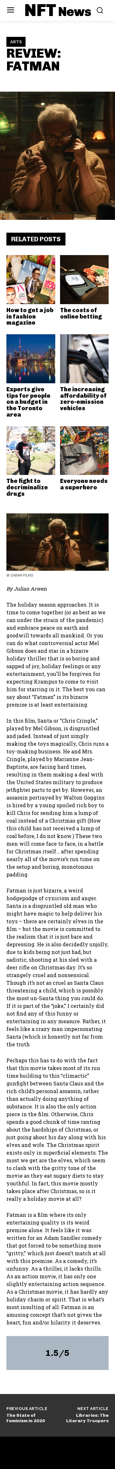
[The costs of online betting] (84, 279)
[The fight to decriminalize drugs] (30, 450)
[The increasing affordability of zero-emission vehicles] (84, 358)
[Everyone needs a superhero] (84, 450)
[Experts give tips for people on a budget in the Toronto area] (30, 358)
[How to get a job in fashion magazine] (30, 279)
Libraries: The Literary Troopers (87, 1418)
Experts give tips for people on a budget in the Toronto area (28, 402)
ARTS (16, 41)
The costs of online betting (81, 313)
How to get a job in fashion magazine (29, 317)
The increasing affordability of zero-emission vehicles (83, 399)
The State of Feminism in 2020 (25, 1418)
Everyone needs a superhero (84, 484)
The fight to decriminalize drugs (27, 487)
